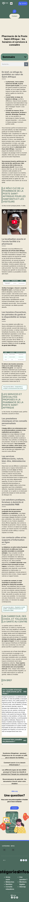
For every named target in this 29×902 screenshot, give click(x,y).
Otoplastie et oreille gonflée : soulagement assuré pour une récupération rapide (14, 609)
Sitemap (22, 887)
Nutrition (9, 884)
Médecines (10, 882)
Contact (14, 16)
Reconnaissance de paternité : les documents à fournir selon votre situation (14, 781)
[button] (11, 3)
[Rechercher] (26, 64)
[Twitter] (17, 897)
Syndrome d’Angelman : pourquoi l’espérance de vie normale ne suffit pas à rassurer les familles (14, 755)
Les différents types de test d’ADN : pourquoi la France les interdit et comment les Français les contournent (14, 772)
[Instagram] (12, 897)
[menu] (14, 11)
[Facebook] (14, 897)
